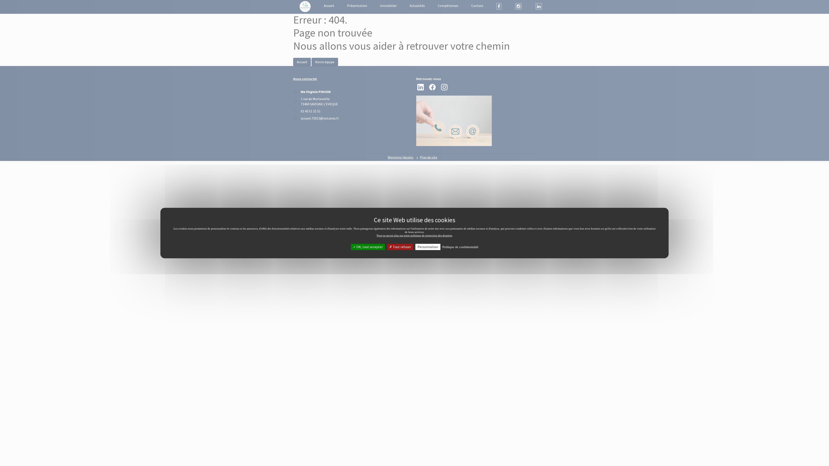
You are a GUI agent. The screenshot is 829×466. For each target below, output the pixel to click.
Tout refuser (401, 247)
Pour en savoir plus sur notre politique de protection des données (414, 235)
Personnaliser (428, 247)
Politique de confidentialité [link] (460, 247)
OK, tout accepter (369, 247)
